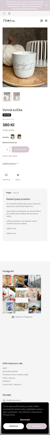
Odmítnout (13, 426)
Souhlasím (36, 426)
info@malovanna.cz (13, 400)
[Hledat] (5, 13)
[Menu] (46, 21)
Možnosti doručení (10, 142)
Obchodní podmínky (10, 371)
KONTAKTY (7, 381)
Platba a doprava (9, 378)
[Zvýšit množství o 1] (9, 147)
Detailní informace (9, 163)
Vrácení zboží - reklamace (12, 384)
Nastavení (25, 419)
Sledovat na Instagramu (23, 317)
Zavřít (18, 172)
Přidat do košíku (20, 149)
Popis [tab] (8, 193)
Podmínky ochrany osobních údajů (15, 374)
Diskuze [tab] (16, 193)
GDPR (5, 368)
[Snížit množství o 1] (9, 150)
